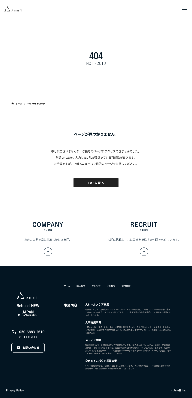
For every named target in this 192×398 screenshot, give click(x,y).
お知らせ (96, 285)
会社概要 (111, 285)
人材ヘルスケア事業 (97, 304)
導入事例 (81, 285)
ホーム (67, 285)
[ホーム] (20, 9)
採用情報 (126, 285)
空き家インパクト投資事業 (101, 360)
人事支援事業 (93, 322)
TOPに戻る (96, 183)
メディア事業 (93, 340)
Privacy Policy (15, 390)
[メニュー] (185, 9)
